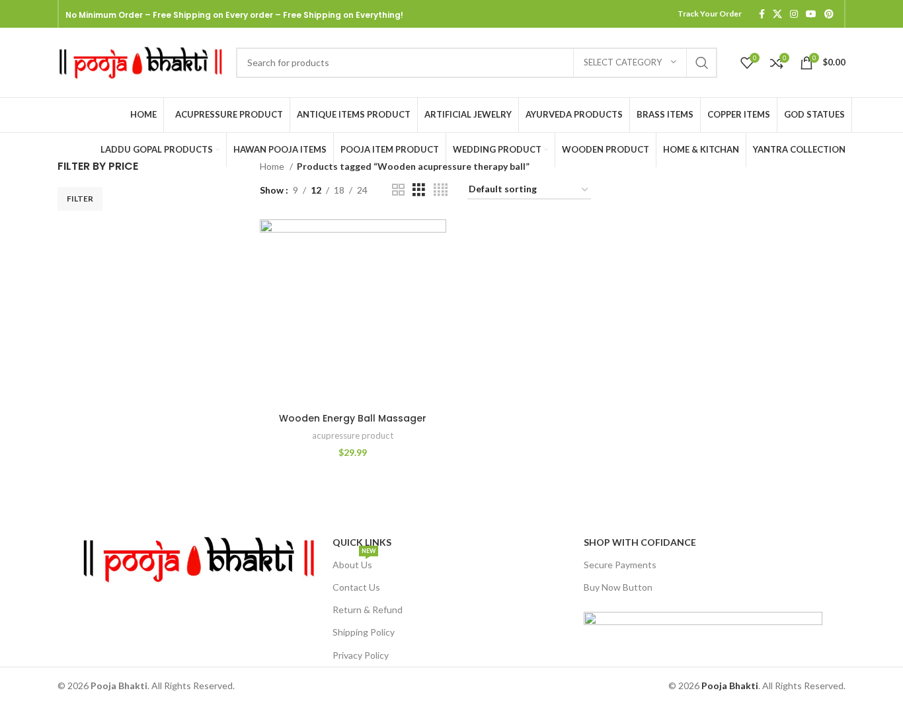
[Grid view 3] (418, 190)
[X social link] (777, 13)
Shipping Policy (364, 632)
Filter (80, 199)
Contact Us (356, 587)
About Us (354, 562)
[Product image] (353, 312)
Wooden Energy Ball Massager (352, 418)
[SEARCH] (702, 63)
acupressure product (352, 435)
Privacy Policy (361, 655)
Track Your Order (710, 14)
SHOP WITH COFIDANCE (640, 542)
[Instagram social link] (794, 13)
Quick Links (362, 542)
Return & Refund (368, 609)
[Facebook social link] (762, 13)
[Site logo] (140, 61)
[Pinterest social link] (829, 13)
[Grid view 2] (398, 190)
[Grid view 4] (441, 190)
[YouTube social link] (811, 13)
